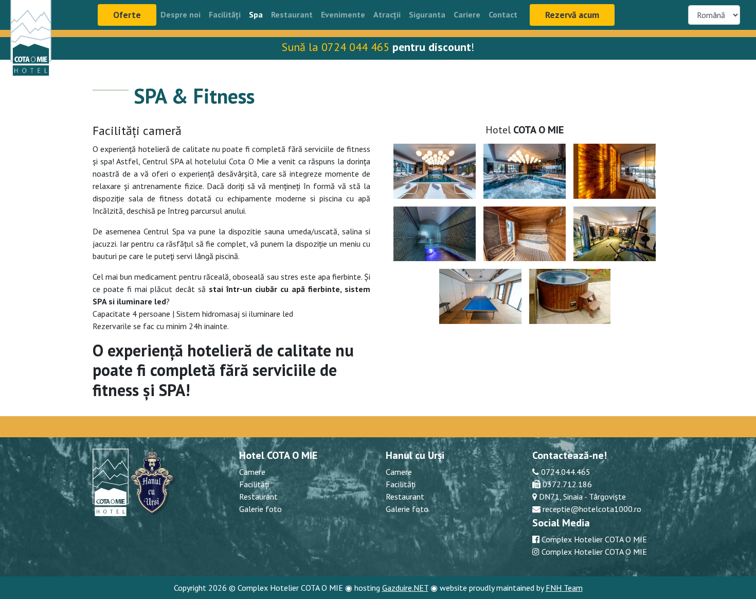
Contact (503, 14)
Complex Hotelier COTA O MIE (594, 539)
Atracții (387, 14)
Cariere (467, 14)
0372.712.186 (566, 484)
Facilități (225, 14)
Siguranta (427, 14)
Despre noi (180, 14)
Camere (252, 472)
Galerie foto (260, 509)
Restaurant (292, 14)
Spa (256, 14)
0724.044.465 (564, 472)
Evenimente (343, 14)
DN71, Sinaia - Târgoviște (581, 496)
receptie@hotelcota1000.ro (591, 509)
